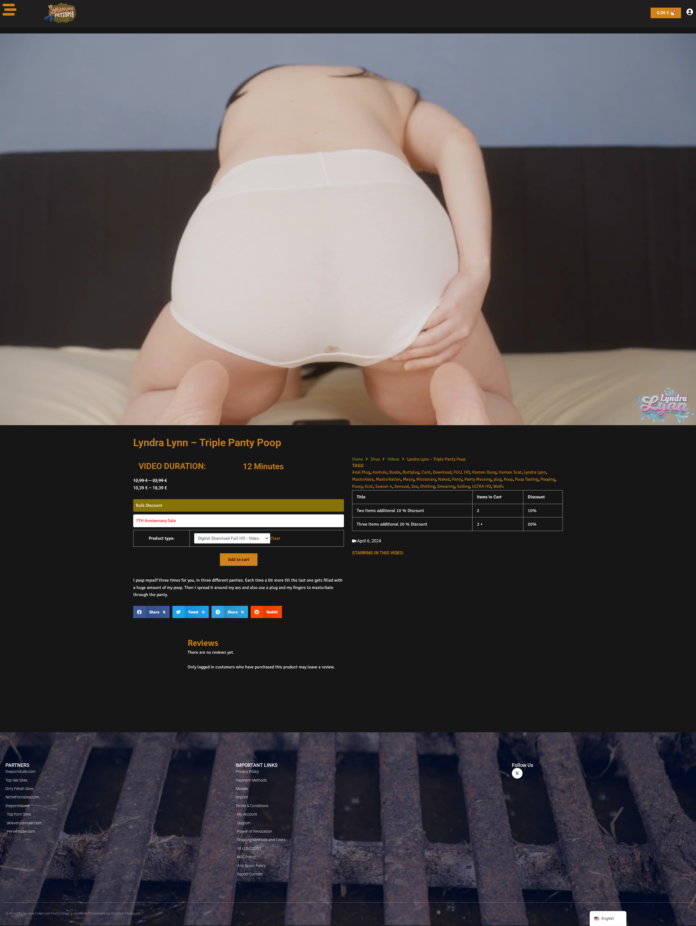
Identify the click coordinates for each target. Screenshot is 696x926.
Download (442, 472)
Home (357, 459)
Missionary (426, 479)
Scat (369, 486)
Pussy (357, 486)
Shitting (427, 486)
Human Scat (510, 472)
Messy (408, 479)
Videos (393, 459)
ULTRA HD (481, 486)
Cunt (426, 472)
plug (497, 479)
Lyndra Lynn (535, 472)
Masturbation (388, 479)
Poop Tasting (526, 479)
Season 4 (383, 486)
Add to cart (238, 559)
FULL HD (461, 472)
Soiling (463, 486)
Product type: (162, 538)
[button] (151, 612)
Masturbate (363, 479)
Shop (375, 459)
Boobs (394, 472)
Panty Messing (477, 479)
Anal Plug (361, 472)
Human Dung (484, 472)
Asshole (379, 472)
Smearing (446, 486)
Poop (508, 479)
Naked (444, 479)
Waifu (498, 486)
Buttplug (411, 472)
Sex (414, 486)
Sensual (401, 486)
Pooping (547, 479)
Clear (275, 538)
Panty (457, 479)
